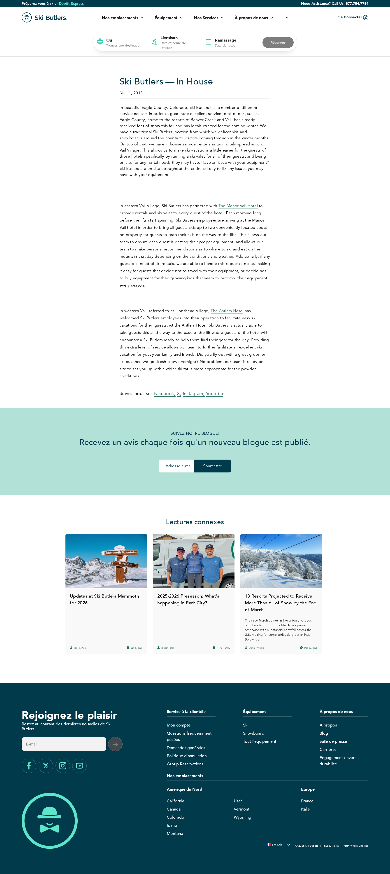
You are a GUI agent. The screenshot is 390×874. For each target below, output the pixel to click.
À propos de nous (251, 17)
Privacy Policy (331, 845)
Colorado (175, 817)
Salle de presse (333, 741)
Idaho (172, 825)
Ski (245, 725)
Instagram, (194, 393)
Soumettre (212, 465)
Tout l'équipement (259, 741)
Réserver (278, 42)
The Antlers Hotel (227, 310)
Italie (305, 809)
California (175, 801)
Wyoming (242, 817)
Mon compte (178, 725)
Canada (174, 809)
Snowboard (253, 733)
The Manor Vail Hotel (238, 205)
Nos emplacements (120, 17)
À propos (328, 725)
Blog (324, 733)
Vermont (242, 809)
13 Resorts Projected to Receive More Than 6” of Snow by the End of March (280, 602)
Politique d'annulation (187, 755)
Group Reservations (185, 764)
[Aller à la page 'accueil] (44, 17)
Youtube (214, 393)
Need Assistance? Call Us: (334, 3)
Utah (238, 801)
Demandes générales (186, 747)
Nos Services (206, 17)
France (307, 801)
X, (179, 393)
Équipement (166, 17)
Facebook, (165, 393)
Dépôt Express (71, 3)
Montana (175, 833)
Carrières (328, 749)
